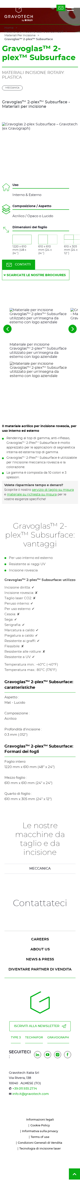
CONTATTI (23, 264)
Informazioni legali (40, 1119)
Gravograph (58, 1037)
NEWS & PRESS (40, 959)
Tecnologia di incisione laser (40, 1148)
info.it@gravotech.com (30, 1094)
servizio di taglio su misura (53, 489)
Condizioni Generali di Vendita (40, 1142)
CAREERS (40, 939)
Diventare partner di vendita (40, 969)
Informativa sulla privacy (40, 1131)
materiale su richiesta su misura (32, 494)
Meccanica (12, 88)
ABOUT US (40, 949)
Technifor (34, 1037)
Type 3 (16, 1037)
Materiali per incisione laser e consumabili (33, 31)
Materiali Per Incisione (20, 35)
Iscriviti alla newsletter (36, 1026)
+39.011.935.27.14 (24, 1088)
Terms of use (40, 1137)
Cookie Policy (40, 1125)
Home (9, 27)
